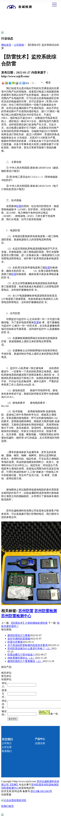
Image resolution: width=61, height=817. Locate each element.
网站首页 (6, 45)
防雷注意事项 (15, 642)
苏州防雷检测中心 (16, 616)
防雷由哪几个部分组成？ (21, 654)
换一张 (54, 713)
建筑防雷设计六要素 (19, 635)
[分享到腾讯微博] (10, 83)
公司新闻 (19, 45)
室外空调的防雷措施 (19, 638)
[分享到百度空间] (13, 83)
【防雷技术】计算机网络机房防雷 (29, 623)
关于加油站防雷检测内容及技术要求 (28, 645)
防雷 (18, 206)
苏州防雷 (25, 611)
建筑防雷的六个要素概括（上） (25, 661)
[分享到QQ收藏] (16, 83)
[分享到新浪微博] (3, 83)
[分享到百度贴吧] (20, 83)
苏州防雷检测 (45, 611)
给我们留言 (7, 806)
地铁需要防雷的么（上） (21, 658)
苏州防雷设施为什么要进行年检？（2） (29, 648)
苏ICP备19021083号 (41, 791)
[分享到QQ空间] (6, 83)
